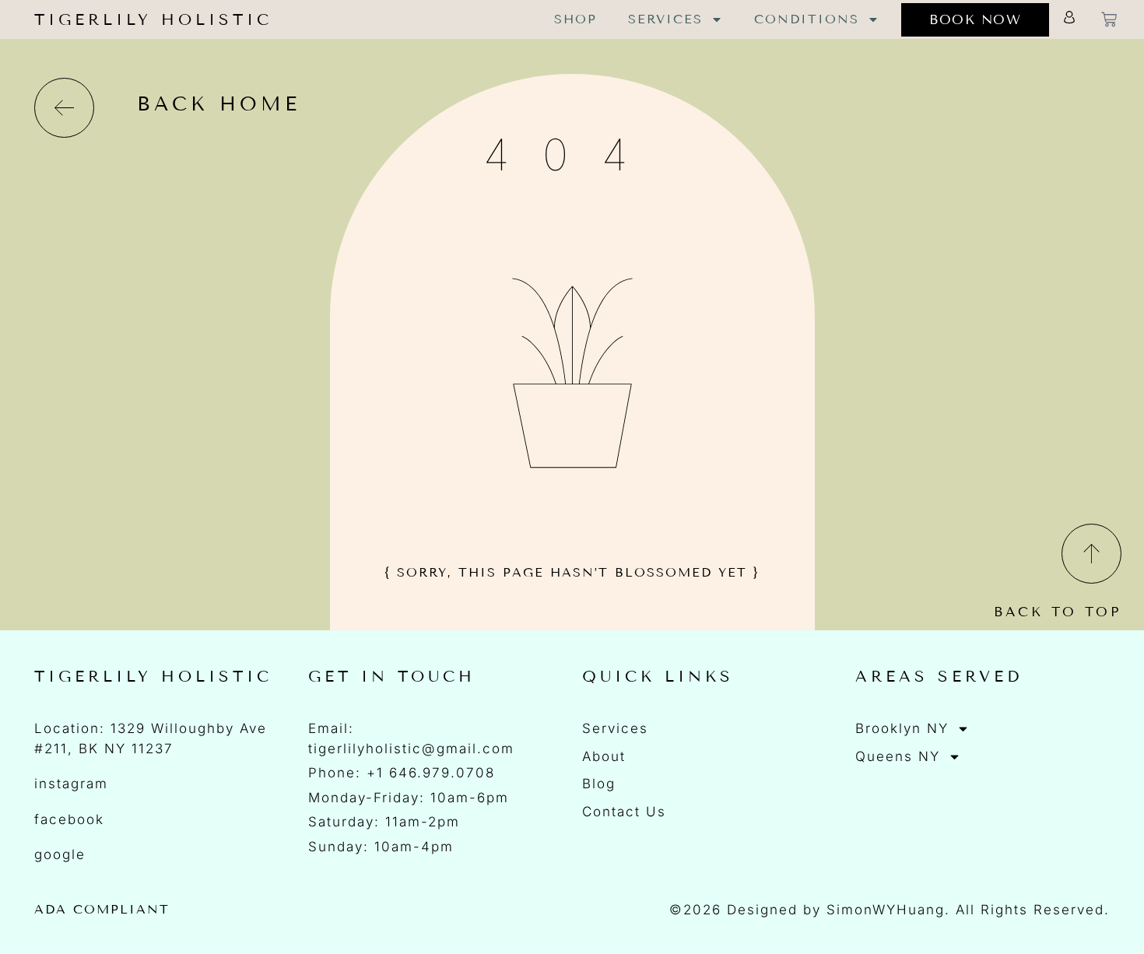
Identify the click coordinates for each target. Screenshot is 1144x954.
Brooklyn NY (902, 728)
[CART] (1109, 19)
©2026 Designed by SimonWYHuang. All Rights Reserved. (889, 909)
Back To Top (1057, 612)
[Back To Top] (1091, 554)
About (604, 756)
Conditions (806, 19)
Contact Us (624, 811)
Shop (575, 19)
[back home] (64, 108)
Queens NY (897, 756)
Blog (599, 783)
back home (218, 104)
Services (665, 19)
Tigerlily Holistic (153, 19)
